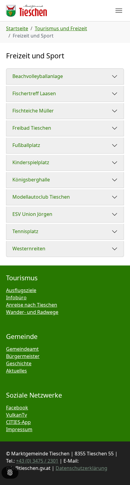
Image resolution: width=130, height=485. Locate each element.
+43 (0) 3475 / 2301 (37, 460)
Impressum (19, 429)
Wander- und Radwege (32, 312)
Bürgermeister (23, 356)
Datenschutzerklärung (81, 468)
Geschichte (18, 363)
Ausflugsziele (21, 290)
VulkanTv (16, 415)
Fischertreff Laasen (34, 93)
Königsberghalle (31, 179)
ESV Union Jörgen (32, 214)
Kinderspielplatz (30, 162)
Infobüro (16, 297)
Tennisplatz (25, 231)
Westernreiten (28, 248)
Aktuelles (16, 370)
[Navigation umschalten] (119, 10)
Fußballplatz (26, 145)
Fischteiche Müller (33, 110)
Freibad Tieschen (31, 128)
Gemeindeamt (22, 349)
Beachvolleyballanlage (37, 76)
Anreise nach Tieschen (31, 304)
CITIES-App (18, 422)
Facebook (17, 407)
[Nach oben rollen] (116, 471)
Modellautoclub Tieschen (41, 197)
